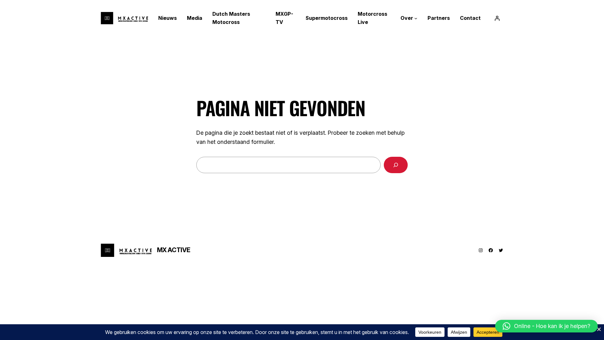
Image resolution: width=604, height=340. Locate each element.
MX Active (173, 250)
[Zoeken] (396, 165)
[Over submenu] (415, 18)
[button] (546, 326)
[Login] (497, 18)
